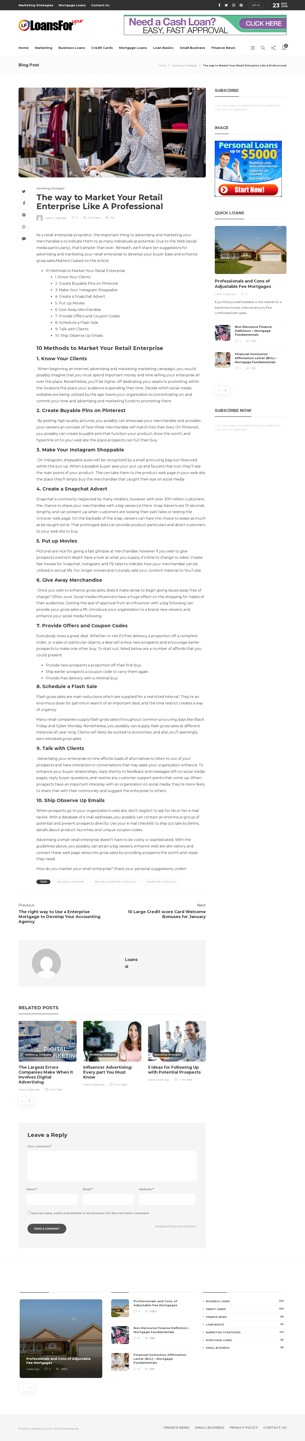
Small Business (192, 48)
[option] (47, 1057)
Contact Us (100, 5)
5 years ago (33, 1089)
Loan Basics (163, 48)
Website (146, 1189)
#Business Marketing (70, 881)
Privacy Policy (244, 1428)
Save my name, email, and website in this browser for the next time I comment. (90, 1213)
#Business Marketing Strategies (115, 881)
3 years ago (229, 294)
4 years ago (60, 217)
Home (24, 48)
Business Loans (71, 48)
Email (88, 1189)
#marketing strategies (161, 881)
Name (32, 1189)
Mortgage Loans (72, 5)
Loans (48, 217)
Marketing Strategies (36, 5)
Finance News (223, 48)
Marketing (43, 48)
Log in (256, 5)
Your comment (39, 1146)
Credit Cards (102, 48)
